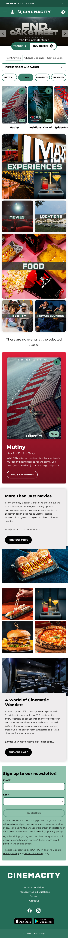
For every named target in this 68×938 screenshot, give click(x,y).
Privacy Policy (11, 853)
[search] (19, 11)
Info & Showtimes (22, 474)
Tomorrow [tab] (42, 77)
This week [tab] (58, 77)
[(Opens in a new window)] (23, 921)
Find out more (18, 540)
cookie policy (24, 843)
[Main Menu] (5, 12)
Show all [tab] (9, 77)
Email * (7, 780)
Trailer (18, 46)
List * (6, 794)
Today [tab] (25, 77)
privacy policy (55, 831)
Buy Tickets (40, 46)
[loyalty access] (12, 11)
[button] (3, 105)
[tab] (13, 58)
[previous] (3, 33)
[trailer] (22, 91)
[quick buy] (63, 12)
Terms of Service (33, 853)
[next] (65, 33)
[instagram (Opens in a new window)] (38, 910)
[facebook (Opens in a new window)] (29, 910)
